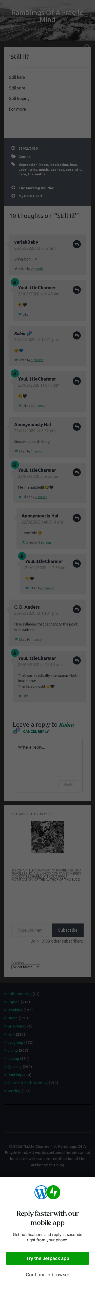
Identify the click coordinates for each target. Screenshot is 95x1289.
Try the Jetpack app (47, 1258)
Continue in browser (47, 1274)
